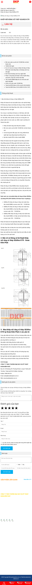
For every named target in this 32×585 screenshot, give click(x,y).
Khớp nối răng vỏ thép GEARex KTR (15, 19)
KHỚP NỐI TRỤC (5, 543)
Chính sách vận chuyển (6, 533)
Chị (23, 464)
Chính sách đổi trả (5, 535)
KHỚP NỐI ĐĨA (4, 552)
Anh (19, 464)
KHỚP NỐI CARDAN (6, 554)
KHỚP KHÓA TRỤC (5, 549)
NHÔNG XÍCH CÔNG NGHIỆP (8, 546)
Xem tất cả (27, 479)
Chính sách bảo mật (6, 527)
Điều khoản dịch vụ (5, 530)
